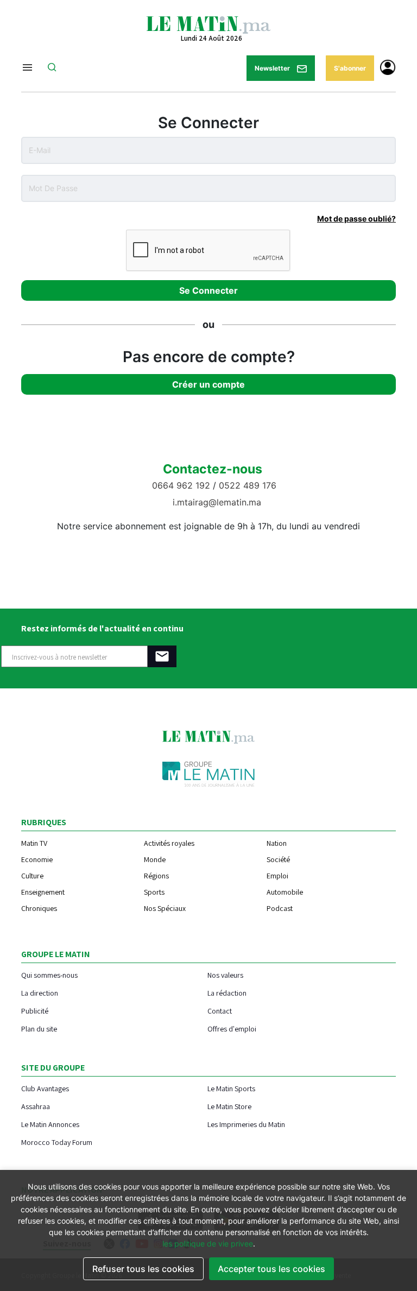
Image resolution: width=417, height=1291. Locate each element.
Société (278, 859)
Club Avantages (45, 1088)
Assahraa (35, 1106)
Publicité (34, 1010)
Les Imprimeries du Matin (246, 1124)
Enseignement (43, 892)
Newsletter (273, 68)
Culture (32, 876)
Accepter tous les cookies (271, 1268)
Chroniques (39, 908)
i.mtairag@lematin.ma (217, 502)
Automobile (285, 892)
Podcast (280, 908)
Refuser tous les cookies (143, 1268)
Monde (155, 859)
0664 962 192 (182, 485)
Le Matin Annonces (50, 1124)
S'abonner (350, 68)
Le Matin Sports (231, 1088)
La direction (39, 992)
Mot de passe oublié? (356, 218)
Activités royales (169, 843)
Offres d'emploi (231, 1028)
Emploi (277, 876)
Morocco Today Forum (56, 1142)
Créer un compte (208, 384)
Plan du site (39, 1028)
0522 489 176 (247, 485)
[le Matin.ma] (208, 23)
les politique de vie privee (207, 1243)
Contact (219, 1010)
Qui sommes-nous (49, 974)
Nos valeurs (225, 974)
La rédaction (227, 992)
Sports (154, 892)
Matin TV (34, 843)
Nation (277, 843)
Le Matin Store (229, 1106)
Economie (37, 859)
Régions (156, 876)
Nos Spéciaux (165, 908)
